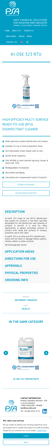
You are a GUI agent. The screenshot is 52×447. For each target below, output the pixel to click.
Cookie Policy (42, 430)
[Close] (50, 418)
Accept (26, 436)
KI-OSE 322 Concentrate (26, 379)
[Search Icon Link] (27, 42)
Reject (26, 442)
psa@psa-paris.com (28, 408)
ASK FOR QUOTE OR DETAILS (26, 193)
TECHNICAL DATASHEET (26, 185)
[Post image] (26, 351)
